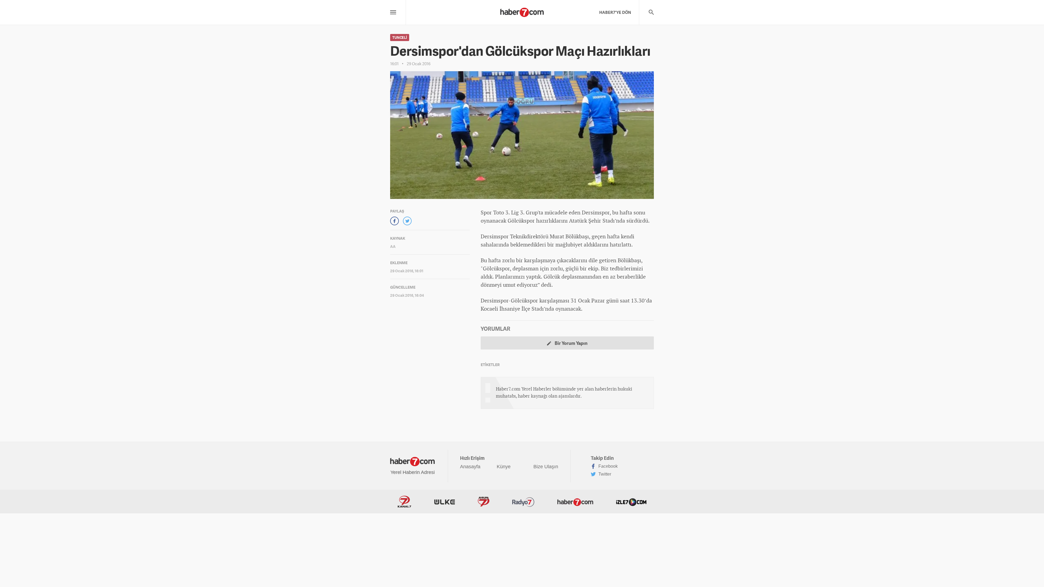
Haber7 (575, 502)
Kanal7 (404, 502)
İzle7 (631, 502)
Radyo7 (523, 502)
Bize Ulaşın (545, 466)
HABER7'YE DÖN (615, 12)
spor (503, 236)
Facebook (607, 466)
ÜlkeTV (444, 502)
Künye (504, 466)
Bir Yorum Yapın (571, 343)
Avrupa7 (483, 502)
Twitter (604, 474)
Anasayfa (470, 466)
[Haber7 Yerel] (522, 11)
